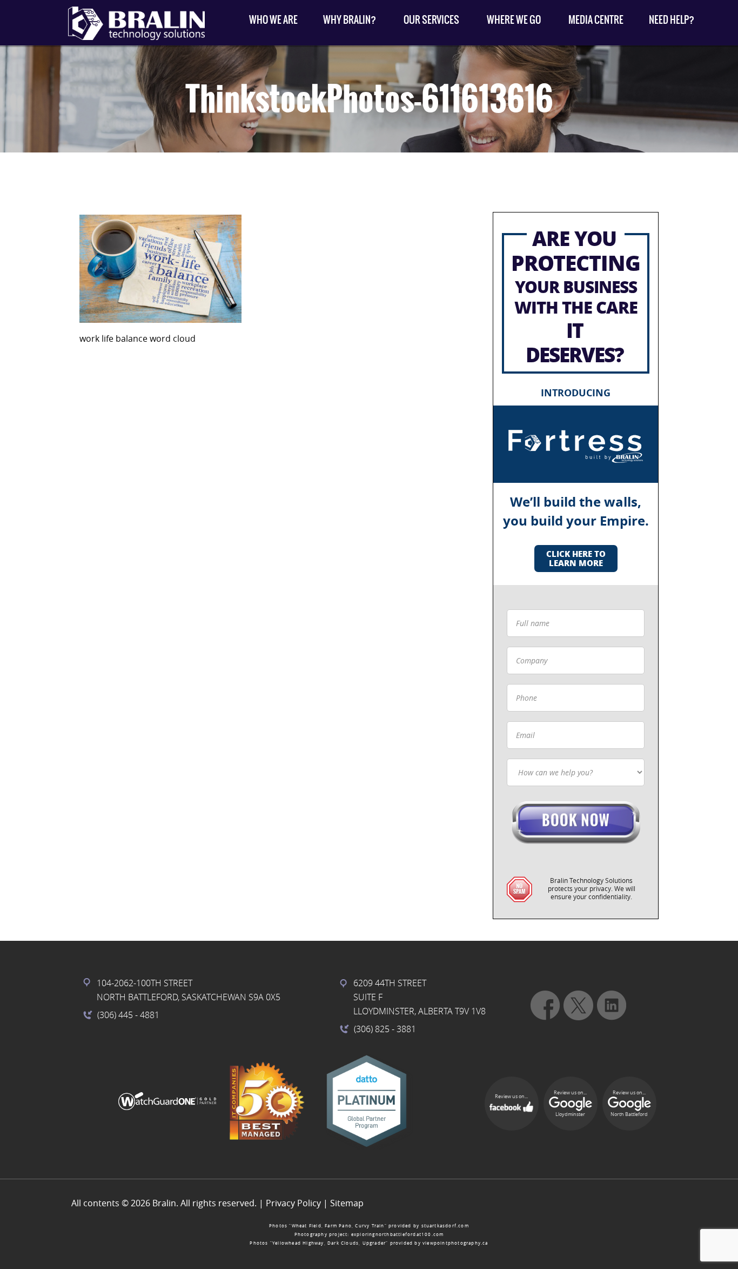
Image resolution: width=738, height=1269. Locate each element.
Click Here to (576, 558)
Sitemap (347, 1203)
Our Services (431, 19)
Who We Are (273, 19)
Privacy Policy (293, 1203)
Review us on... (511, 1096)
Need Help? (671, 19)
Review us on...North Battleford (629, 1103)
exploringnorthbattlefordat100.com (397, 1234)
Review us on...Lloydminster (570, 1103)
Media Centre (595, 19)
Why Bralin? (349, 19)
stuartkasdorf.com (445, 1225)
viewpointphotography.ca (455, 1243)
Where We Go (514, 19)
